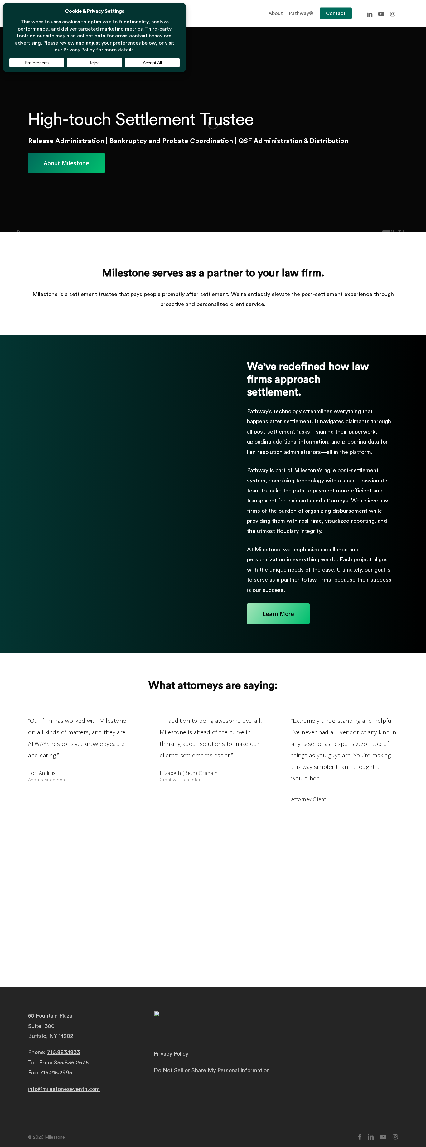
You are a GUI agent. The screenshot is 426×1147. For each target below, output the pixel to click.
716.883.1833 (63, 1052)
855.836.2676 (71, 1062)
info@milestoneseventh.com (64, 1089)
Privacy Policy (171, 1054)
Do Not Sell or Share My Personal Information (212, 1070)
